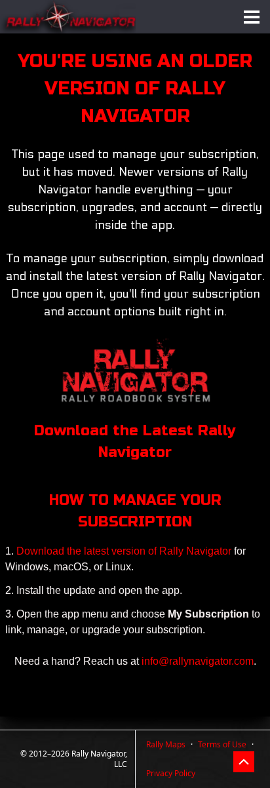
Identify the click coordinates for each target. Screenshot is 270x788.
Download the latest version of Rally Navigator (125, 551)
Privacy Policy (170, 773)
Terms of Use (222, 744)
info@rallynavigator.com (198, 661)
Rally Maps (165, 744)
